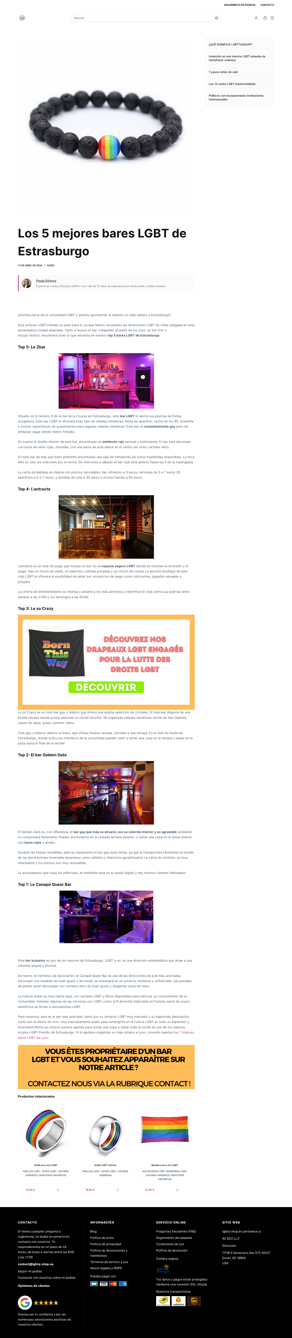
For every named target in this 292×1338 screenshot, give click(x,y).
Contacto (267, 4)
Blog (93, 1231)
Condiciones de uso (170, 1244)
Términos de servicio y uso (109, 1262)
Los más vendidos (158, 1175)
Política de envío (102, 1238)
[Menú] (272, 18)
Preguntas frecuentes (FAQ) (176, 1231)
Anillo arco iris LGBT (45, 1165)
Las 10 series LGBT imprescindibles (232, 84)
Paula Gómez (46, 281)
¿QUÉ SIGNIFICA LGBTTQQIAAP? (230, 44)
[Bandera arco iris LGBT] (165, 1129)
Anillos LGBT (31, 1171)
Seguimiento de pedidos (239, 4)
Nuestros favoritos (52, 1175)
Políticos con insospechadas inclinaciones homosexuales (236, 97)
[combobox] (143, 18)
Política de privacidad (105, 1244)
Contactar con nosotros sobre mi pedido (46, 1277)
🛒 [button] (58, 1189)
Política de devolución (172, 1250)
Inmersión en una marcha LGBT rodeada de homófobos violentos (237, 58)
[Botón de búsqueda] (216, 18)
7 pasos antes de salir (223, 72)
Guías (50, 265)
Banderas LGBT (176, 1171)
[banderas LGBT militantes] (106, 662)
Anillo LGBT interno (105, 1165)
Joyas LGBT (49, 1171)
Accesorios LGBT (153, 1171)
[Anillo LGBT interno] (105, 1129)
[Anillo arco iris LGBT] (45, 1129)
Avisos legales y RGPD (106, 1268)
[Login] (256, 17)
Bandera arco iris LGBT (165, 1165)
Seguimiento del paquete (174, 1238)
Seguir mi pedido (30, 1271)
